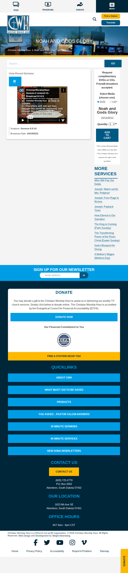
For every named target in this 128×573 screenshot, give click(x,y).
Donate (124, 561)
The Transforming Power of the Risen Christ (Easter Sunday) (107, 237)
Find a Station (111, 16)
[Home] (18, 24)
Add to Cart (107, 135)
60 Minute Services (64, 438)
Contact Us (64, 471)
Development (42, 535)
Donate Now (64, 317)
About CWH (64, 377)
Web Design (24, 535)
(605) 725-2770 (64, 480)
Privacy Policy (34, 551)
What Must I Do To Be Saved (64, 389)
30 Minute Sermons (64, 426)
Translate (110, 22)
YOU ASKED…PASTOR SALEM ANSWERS (64, 414)
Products (64, 402)
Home (15, 551)
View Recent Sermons (21, 73)
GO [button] (113, 63)
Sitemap (104, 551)
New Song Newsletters (64, 451)
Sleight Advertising (61, 535)
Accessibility (57, 551)
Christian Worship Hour (19, 50)
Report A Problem (82, 551)
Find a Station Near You (64, 356)
